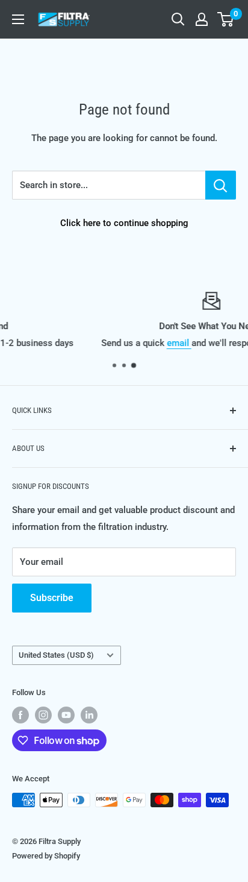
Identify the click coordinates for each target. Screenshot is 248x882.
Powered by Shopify (46, 855)
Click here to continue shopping (124, 223)
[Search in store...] (220, 185)
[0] (226, 19)
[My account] (202, 19)
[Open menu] (18, 19)
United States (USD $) (56, 655)
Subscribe (51, 597)
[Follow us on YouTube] (66, 715)
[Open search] (178, 19)
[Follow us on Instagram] (43, 715)
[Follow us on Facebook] (20, 715)
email (125, 343)
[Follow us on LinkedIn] (89, 715)
